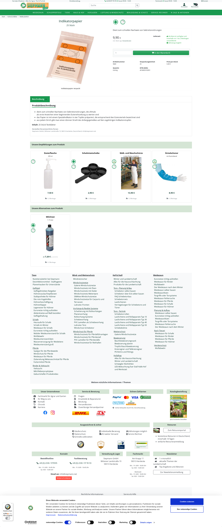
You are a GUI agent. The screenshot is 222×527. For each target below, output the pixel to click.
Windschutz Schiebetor (84, 328)
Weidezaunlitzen (161, 293)
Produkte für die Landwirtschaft (127, 284)
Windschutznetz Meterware (86, 293)
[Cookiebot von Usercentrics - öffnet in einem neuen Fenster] (31, 522)
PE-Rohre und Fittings (124, 352)
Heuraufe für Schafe (42, 322)
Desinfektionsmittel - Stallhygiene (47, 281)
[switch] (90, 522)
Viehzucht (38, 368)
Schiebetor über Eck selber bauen (129, 293)
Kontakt (41, 401)
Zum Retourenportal (177, 430)
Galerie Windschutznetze (85, 285)
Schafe (36, 319)
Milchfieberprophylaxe (43, 371)
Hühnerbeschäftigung (43, 302)
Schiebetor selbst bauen (125, 291)
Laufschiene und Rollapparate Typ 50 (131, 325)
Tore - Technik (119, 311)
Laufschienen (120, 302)
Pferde (36, 348)
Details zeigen (146, 522)
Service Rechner (135, 434)
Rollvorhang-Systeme (83, 317)
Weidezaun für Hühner (164, 306)
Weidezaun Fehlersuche (164, 298)
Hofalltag (118, 355)
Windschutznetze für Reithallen (87, 342)
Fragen (81, 396)
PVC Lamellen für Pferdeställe (87, 340)
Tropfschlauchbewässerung (127, 346)
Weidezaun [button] (38, 12)
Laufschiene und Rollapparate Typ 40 (131, 322)
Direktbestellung (74, 1)
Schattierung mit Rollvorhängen (88, 311)
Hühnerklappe (40, 305)
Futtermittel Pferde (42, 362)
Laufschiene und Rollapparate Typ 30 (131, 319)
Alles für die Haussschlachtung (127, 281)
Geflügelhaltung (41, 316)
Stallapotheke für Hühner (45, 296)
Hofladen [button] (92, 12)
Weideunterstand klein (43, 339)
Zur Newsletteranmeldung (171, 472)
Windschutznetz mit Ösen (85, 288)
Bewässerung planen (124, 343)
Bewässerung (119, 338)
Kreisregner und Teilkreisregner (128, 349)
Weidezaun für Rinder (163, 281)
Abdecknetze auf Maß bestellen (47, 313)
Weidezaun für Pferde (43, 356)
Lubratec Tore (80, 325)
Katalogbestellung (178, 391)
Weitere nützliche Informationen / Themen (111, 382)
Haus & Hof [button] (78, 12)
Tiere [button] (67, 12)
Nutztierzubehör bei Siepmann (46, 279)
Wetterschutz (119, 331)
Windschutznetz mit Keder (85, 291)
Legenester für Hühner (44, 307)
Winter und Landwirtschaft (125, 279)
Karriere (41, 407)
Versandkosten (126, 41)
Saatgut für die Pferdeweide (46, 351)
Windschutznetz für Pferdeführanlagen (91, 334)
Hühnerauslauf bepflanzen (45, 293)
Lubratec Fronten (81, 305)
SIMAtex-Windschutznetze (85, 296)
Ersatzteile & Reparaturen (89, 399)
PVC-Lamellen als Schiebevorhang (88, 322)
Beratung (82, 401)
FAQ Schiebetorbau (123, 296)
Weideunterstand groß (44, 344)
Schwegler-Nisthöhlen (124, 364)
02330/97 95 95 (111, 1)
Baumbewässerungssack (125, 341)
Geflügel (36, 288)
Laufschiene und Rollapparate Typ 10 (131, 317)
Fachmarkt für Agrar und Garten (52, 396)
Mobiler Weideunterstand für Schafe (49, 333)
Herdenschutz (160, 345)
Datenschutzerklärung (67, 515)
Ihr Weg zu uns (44, 399)
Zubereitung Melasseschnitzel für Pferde (51, 359)
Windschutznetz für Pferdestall (87, 337)
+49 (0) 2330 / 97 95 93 (81, 463)
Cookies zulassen (187, 502)
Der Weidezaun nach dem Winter (168, 287)
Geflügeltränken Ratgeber (45, 291)
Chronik (41, 404)
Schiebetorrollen (122, 314)
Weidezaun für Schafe (43, 328)
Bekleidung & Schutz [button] (137, 12)
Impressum (51, 515)
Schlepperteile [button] (54, 12)
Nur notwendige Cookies (187, 509)
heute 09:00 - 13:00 (125, 1)
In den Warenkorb (162, 53)
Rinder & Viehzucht (41, 365)
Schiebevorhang (81, 319)
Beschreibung (38, 99)
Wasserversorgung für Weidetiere (48, 341)
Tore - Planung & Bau (123, 288)
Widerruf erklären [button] (64, 478)
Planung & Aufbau (162, 310)
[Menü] (11, 504)
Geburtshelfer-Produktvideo (46, 374)
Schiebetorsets (121, 299)
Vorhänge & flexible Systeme (85, 308)
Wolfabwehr (39, 336)
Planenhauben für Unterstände (46, 284)
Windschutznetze (80, 282)
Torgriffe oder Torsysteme (165, 295)
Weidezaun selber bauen (165, 290)
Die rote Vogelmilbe (42, 299)
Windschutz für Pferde (43, 353)
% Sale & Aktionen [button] (180, 12)
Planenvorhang (80, 314)
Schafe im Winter (41, 325)
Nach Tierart (159, 330)
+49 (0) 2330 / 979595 (48, 463)
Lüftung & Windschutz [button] (112, 12)
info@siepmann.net (68, 474)
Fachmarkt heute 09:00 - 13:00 (166, 1)
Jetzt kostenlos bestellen (178, 419)
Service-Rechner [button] (159, 12)
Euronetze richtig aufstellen (46, 310)
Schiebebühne (121, 328)
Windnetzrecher (80, 279)
